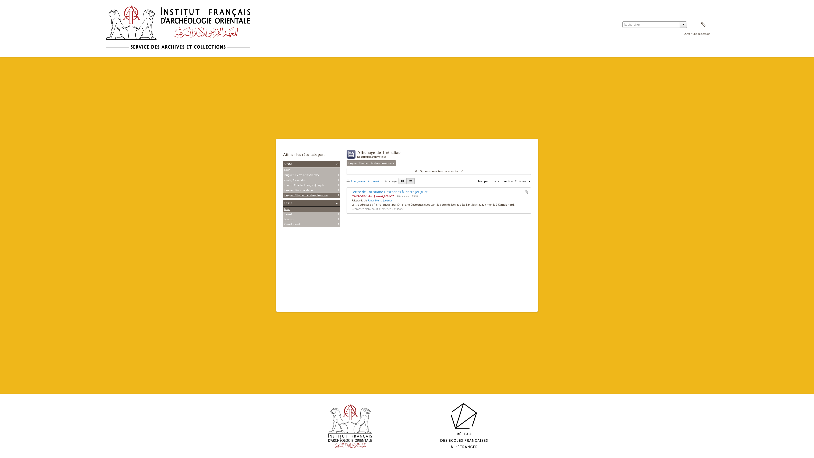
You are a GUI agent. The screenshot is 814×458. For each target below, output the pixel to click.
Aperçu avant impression (366, 181)
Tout (287, 170)
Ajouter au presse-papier (526, 192)
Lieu (288, 203)
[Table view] (410, 181)
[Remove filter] (393, 163)
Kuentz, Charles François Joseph (304, 185)
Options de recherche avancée (439, 171)
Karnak (288, 214)
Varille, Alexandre (294, 180)
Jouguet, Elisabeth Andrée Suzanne (306, 195)
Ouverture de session (697, 34)
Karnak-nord (292, 224)
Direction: (508, 181)
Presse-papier (703, 24)
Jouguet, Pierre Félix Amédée (302, 175)
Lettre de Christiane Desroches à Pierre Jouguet (389, 192)
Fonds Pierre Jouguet (380, 200)
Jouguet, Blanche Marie (298, 190)
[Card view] (403, 181)
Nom (288, 163)
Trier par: (483, 181)
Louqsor (289, 219)
